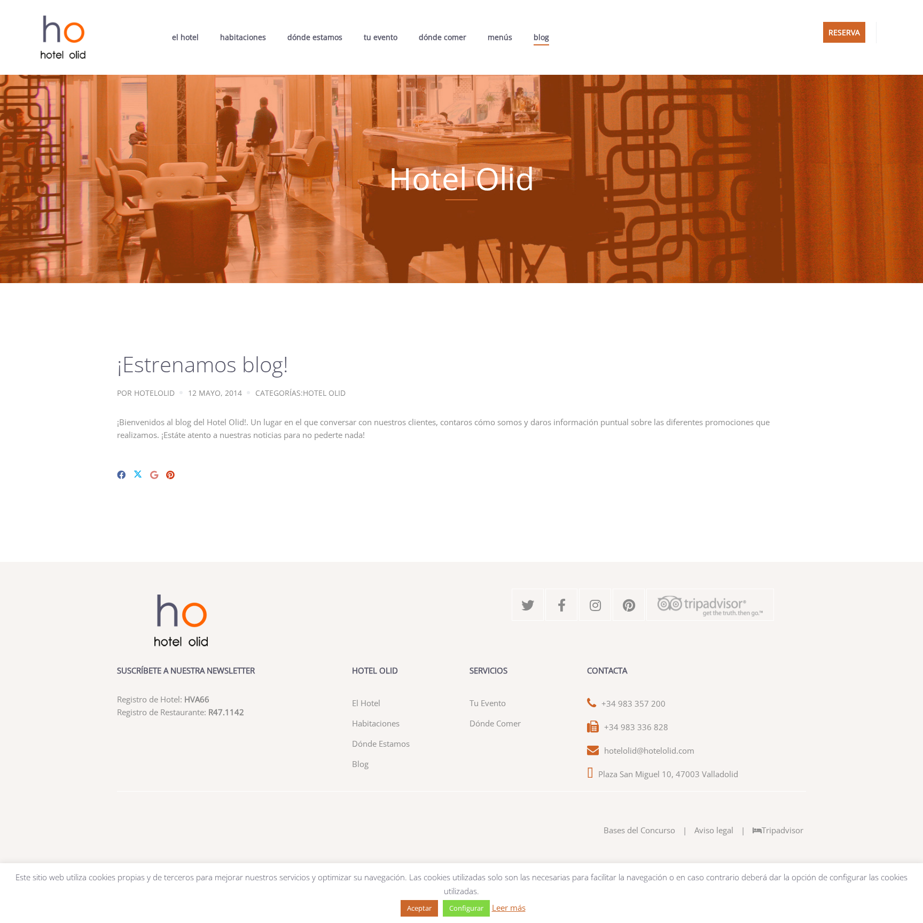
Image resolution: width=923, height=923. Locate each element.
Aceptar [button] (419, 908)
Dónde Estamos (314, 37)
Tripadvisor (782, 830)
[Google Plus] (154, 475)
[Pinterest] (170, 475)
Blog (541, 37)
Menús (500, 37)
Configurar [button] (466, 908)
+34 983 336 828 (636, 727)
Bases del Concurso (639, 830)
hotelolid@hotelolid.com (649, 750)
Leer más (509, 907)
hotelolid (154, 393)
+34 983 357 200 (633, 703)
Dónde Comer (442, 37)
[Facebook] (121, 475)
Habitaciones (243, 37)
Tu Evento (380, 37)
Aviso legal (713, 830)
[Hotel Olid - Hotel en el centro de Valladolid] (63, 37)
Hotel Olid (324, 393)
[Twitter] (138, 475)
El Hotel (185, 37)
